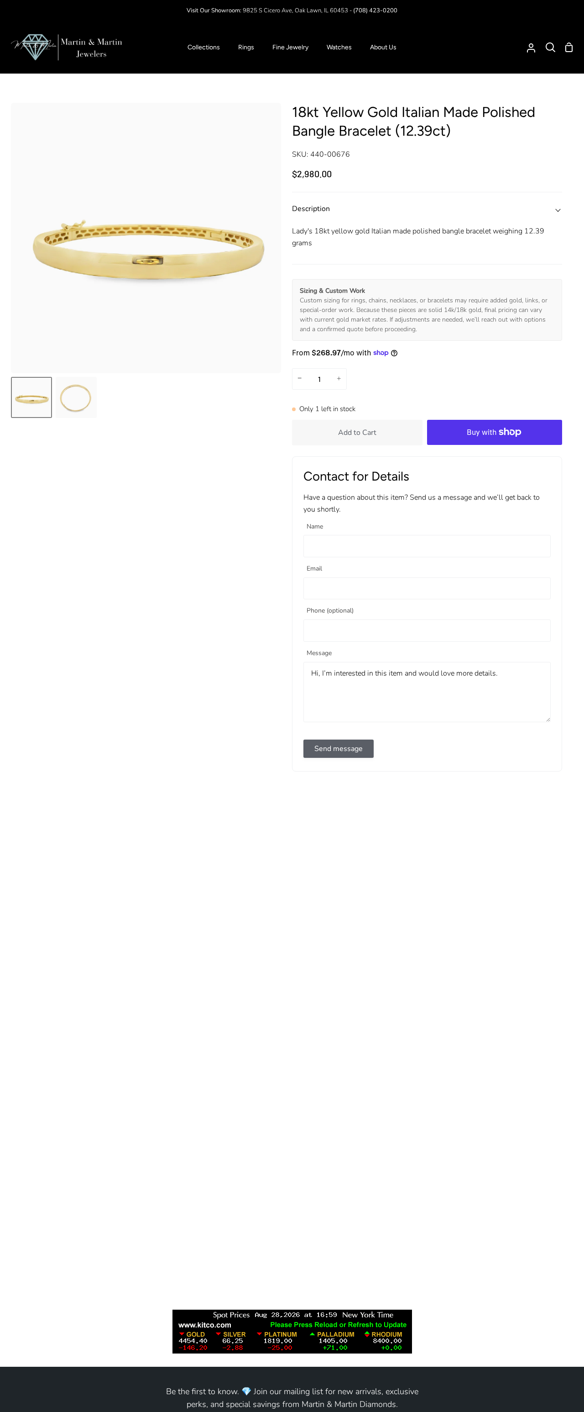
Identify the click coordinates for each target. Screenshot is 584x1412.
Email (314, 569)
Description (311, 209)
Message (319, 653)
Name (315, 527)
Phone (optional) (330, 611)
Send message (338, 749)
